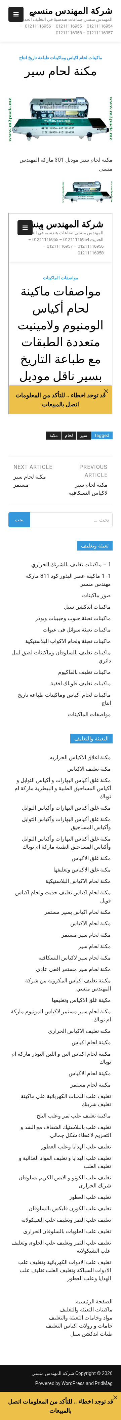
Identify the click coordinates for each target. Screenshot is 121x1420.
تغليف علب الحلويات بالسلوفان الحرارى (67, 1231)
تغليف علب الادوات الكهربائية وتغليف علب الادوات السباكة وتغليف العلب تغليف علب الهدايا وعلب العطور (64, 1270)
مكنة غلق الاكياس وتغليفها (82, 869)
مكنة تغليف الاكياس (89, 769)
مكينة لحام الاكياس (90, 1073)
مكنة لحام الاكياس (90, 923)
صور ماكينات (96, 595)
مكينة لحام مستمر (90, 1085)
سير (83, 435)
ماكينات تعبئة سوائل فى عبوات (77, 629)
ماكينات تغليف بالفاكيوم (84, 672)
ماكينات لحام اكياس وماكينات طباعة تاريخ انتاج (60, 57)
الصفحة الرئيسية (94, 1301)
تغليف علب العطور (90, 1197)
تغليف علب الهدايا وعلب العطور (76, 1146)
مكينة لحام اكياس (91, 1042)
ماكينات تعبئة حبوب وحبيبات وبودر (73, 618)
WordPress (73, 1383)
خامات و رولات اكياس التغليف (79, 1326)
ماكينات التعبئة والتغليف (86, 1309)
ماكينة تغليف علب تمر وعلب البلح (74, 1115)
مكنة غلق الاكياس (91, 858)
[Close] (115, 1397)
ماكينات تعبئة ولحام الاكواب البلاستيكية (68, 641)
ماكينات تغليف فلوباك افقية (80, 683)
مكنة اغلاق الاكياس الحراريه (80, 757)
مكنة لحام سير (94, 946)
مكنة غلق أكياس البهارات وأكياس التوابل (66, 808)
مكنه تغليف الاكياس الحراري (79, 1031)
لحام (69, 435)
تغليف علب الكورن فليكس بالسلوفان (70, 1208)
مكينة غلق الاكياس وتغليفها (81, 1000)
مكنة (53, 435)
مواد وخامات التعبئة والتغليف (81, 1317)
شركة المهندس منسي (71, 10)
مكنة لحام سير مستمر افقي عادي (73, 969)
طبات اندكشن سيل (91, 1334)
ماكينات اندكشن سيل (87, 607)
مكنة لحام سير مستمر (86, 935)
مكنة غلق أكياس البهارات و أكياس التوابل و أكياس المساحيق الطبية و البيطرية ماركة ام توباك (62, 788)
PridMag (104, 1383)
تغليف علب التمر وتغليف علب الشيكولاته (66, 1220)
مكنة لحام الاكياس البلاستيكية (78, 881)
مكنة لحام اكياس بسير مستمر (77, 912)
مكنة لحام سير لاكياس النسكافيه (74, 958)
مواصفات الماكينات (89, 714)
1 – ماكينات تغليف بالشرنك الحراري (71, 564)
